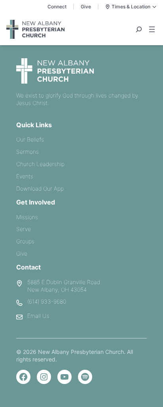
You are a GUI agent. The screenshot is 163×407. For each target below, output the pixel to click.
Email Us (38, 315)
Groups (25, 241)
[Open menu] (152, 29)
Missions (27, 217)
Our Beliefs (30, 139)
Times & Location (131, 7)
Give (86, 7)
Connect (56, 7)
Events (24, 176)
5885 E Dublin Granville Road (63, 282)
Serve (23, 228)
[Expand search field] (139, 29)
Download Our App (40, 188)
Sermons (27, 151)
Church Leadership (40, 164)
